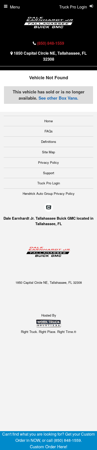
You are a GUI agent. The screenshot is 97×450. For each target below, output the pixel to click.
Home (48, 121)
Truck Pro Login (48, 183)
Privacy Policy (48, 162)
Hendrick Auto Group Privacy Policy (49, 193)
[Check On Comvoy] (48, 207)
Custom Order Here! (48, 447)
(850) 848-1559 (50, 43)
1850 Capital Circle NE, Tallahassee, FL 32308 (50, 56)
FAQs (49, 131)
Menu (15, 7)
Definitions (48, 141)
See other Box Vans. (58, 98)
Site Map (48, 152)
